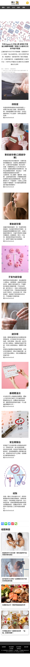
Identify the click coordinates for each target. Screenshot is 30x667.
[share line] (6, 523)
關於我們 (26, 646)
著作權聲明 (18, 646)
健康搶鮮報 (13, 69)
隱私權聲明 (11, 646)
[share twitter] (9, 523)
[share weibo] (12, 523)
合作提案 (11, 648)
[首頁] (15, 3)
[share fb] (2, 523)
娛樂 (18, 7)
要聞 (3, 7)
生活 (13, 7)
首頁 (2, 69)
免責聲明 (4, 646)
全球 (8, 7)
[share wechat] (16, 523)
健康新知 (7, 69)
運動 (23, 7)
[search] (27, 3)
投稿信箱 (19, 648)
